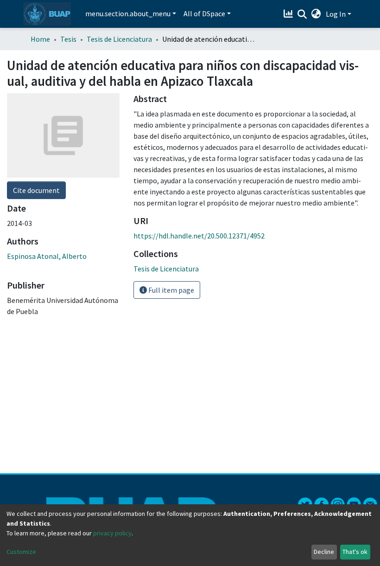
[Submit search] (302, 14)
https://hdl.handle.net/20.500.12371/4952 (199, 235)
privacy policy (112, 533)
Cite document (36, 190)
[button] (316, 13)
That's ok (354, 551)
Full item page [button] (170, 290)
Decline (324, 551)
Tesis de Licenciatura (119, 39)
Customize (21, 551)
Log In (336, 14)
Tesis (68, 39)
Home (40, 39)
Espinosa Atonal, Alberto (47, 256)
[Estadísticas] (289, 13)
